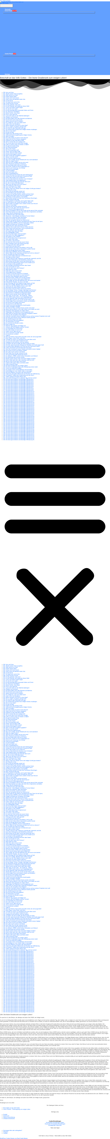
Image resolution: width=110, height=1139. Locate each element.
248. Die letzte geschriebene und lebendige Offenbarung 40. (18, 432)
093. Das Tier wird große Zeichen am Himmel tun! (16, 220)
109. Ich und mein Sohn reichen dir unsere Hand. (16, 242)
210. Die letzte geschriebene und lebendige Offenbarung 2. (18, 380)
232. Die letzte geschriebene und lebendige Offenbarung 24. (18, 411)
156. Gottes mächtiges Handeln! (11, 306)
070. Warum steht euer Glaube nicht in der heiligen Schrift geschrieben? (22, 188)
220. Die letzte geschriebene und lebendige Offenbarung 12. (18, 394)
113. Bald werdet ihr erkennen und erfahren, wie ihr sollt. (17, 247)
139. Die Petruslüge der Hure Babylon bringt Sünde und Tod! (19, 283)
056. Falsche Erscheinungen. (11, 169)
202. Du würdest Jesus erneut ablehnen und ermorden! (17, 369)
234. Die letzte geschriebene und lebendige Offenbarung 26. (18, 413)
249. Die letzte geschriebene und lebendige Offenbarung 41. (18, 434)
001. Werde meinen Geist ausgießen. (13, 93)
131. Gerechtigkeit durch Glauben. (12, 272)
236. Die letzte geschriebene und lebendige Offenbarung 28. (18, 416)
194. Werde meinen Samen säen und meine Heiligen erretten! (19, 358)
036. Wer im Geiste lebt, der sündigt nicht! (14, 141)
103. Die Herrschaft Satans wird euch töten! (14, 233)
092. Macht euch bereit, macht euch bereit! (14, 218)
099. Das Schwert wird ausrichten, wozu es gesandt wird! (18, 228)
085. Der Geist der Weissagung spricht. (13, 209)
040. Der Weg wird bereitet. (10, 147)
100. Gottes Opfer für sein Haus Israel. (13, 229)
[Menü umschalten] (49, 12)
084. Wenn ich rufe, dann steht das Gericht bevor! (16, 207)
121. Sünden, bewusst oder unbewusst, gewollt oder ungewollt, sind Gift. (22, 258)
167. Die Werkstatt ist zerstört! (11, 321)
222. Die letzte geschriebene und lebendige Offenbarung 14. (18, 397)
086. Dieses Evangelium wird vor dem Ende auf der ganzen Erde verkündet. (23, 210)
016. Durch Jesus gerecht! (10, 114)
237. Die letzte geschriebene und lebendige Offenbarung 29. (18, 417)
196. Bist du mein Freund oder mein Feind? (14, 361)
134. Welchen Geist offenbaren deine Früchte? (15, 276)
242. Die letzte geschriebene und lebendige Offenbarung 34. (18, 424)
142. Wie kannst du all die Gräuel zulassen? (14, 287)
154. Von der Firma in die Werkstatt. (12, 303)
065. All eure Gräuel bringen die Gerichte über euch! (16, 181)
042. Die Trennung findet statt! (11, 150)
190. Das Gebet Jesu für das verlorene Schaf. (15, 353)
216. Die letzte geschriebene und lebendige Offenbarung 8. (18, 389)
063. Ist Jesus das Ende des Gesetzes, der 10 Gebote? (17, 179)
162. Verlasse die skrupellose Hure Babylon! (14, 314)
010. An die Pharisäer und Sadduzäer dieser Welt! (16, 106)
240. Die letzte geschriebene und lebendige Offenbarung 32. (18, 421)
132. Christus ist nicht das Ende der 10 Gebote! (15, 273)
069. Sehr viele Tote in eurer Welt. (12, 187)
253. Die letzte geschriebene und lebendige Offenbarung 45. (18, 439)
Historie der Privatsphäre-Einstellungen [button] (55, 1124)
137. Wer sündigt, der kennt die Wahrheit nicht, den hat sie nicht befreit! (21, 280)
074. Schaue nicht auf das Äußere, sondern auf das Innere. (18, 194)
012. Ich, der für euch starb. (10, 109)
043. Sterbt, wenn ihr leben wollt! (11, 151)
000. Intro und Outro (8, 92)
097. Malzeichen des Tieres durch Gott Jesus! (15, 225)
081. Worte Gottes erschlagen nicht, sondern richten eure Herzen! (20, 203)
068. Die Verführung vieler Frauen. (12, 185)
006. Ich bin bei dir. (8, 100)
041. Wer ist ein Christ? (9, 148)
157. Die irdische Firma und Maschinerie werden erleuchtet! (18, 308)
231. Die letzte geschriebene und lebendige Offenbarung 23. (18, 409)
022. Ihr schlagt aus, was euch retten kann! (14, 122)
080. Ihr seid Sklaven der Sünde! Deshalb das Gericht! (17, 202)
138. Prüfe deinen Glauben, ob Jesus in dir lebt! (15, 281)
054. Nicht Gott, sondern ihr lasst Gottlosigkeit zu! (16, 166)
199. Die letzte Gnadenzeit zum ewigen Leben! (15, 365)
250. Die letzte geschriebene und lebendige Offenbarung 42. (18, 435)
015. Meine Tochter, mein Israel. (11, 113)
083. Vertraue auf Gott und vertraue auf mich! (15, 206)
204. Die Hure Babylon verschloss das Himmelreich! (17, 372)
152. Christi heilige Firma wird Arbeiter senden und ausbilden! (19, 301)
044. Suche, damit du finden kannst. (12, 152)
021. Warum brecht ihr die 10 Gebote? (13, 121)
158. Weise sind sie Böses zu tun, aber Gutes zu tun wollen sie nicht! (21, 309)
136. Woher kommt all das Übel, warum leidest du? (16, 279)
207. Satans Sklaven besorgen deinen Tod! (14, 376)
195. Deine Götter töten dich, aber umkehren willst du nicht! (18, 360)
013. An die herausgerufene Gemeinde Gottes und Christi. (18, 110)
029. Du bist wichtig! (8, 132)
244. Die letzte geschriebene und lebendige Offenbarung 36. (18, 427)
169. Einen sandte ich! (9, 324)
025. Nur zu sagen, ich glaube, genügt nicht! (14, 126)
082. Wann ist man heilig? (10, 205)
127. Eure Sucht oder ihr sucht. (11, 266)
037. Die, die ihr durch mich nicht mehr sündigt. (15, 143)
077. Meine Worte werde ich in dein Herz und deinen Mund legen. (20, 198)
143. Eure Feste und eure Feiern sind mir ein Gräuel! (17, 288)
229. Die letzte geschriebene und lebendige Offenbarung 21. (18, 406)
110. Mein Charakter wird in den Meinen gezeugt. (16, 243)
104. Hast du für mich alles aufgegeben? (13, 235)
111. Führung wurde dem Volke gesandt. (13, 244)
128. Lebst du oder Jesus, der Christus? (13, 268)
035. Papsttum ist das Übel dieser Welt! (13, 140)
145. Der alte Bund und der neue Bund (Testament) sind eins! (19, 291)
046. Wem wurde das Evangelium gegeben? (14, 155)
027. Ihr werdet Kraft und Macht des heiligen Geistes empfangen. (20, 129)
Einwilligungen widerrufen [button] (55, 1125)
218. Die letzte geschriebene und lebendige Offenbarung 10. (18, 391)
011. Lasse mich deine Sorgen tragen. (13, 107)
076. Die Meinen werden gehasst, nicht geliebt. (15, 196)
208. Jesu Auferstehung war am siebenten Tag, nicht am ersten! (20, 378)
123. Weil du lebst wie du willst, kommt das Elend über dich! (18, 261)
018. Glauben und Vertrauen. (10, 117)
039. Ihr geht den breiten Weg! (11, 146)
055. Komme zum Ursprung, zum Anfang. (14, 168)
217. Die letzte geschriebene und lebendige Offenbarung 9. (18, 390)
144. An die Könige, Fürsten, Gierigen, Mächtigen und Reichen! (19, 290)
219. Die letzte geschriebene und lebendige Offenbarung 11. (18, 393)
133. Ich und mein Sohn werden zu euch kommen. (16, 275)
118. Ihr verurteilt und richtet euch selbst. (13, 254)
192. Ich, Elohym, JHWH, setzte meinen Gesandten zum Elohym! (20, 356)
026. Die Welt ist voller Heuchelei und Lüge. (14, 128)
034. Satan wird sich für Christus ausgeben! (14, 139)
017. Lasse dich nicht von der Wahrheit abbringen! (16, 115)
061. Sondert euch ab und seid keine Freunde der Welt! (17, 176)
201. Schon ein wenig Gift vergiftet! (12, 368)
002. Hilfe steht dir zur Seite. (10, 95)
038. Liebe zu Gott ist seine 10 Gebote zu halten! (16, 144)
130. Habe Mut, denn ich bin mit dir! (12, 271)
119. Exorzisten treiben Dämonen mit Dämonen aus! (17, 255)
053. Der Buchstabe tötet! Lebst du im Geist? (15, 165)
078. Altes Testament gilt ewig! (11, 199)
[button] (55, 552)
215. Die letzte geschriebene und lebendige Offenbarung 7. (18, 387)
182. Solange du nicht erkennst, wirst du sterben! (16, 342)
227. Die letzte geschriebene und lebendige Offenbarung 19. (18, 404)
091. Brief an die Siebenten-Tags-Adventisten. (15, 217)
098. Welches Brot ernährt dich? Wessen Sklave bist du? (18, 227)
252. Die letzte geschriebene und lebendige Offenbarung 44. (18, 438)
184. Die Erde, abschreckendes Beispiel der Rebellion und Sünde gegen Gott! (23, 345)
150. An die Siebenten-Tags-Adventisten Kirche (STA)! (17, 298)
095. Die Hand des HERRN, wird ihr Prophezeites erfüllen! (18, 222)
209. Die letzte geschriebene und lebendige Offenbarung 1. (18, 379)
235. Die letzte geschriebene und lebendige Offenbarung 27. (18, 415)
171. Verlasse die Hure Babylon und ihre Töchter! (16, 327)
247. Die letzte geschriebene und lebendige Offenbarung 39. (18, 431)
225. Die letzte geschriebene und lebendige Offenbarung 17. (18, 401)
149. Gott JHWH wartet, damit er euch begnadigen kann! (18, 297)
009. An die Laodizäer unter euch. (12, 104)
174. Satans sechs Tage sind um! (12, 331)
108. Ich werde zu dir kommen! (11, 240)
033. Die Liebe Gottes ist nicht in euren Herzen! (15, 137)
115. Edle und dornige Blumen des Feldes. (14, 250)
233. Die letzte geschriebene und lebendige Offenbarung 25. (18, 412)
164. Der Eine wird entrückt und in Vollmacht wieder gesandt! (19, 317)
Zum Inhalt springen (5, 0)
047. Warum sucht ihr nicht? (10, 157)
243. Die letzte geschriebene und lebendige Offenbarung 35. (18, 426)
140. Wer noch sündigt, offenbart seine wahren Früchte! (17, 284)
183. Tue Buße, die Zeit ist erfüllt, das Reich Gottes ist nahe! (19, 343)
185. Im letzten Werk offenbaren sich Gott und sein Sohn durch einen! (21, 346)
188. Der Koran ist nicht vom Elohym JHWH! (15, 350)
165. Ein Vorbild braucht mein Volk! (12, 319)
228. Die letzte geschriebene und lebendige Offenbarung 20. (18, 405)
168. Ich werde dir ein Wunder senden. (13, 323)
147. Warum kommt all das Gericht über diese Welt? (17, 294)
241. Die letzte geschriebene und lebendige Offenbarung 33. (18, 423)
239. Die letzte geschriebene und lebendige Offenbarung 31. (18, 420)
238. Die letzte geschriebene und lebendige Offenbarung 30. (18, 419)
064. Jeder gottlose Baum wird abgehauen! (14, 180)
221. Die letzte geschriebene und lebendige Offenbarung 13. (18, 395)
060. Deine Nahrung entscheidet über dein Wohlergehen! (18, 174)
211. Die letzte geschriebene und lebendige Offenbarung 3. (18, 382)
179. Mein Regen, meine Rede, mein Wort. (14, 338)
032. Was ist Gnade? (8, 136)
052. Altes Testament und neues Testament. (14, 163)
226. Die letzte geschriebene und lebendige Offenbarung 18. (18, 402)
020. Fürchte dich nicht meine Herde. (13, 120)
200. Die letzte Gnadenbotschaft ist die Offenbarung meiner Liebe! (20, 367)
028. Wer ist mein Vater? (9, 131)
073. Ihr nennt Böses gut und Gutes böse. (14, 192)
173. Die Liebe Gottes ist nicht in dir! (12, 330)
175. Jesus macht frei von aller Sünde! (13, 332)
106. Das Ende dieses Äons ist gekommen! (14, 238)
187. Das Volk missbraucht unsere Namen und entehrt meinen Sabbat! (21, 349)
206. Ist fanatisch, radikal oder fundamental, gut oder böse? (18, 375)
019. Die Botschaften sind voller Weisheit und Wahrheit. (17, 118)
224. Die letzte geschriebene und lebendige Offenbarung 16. (18, 400)
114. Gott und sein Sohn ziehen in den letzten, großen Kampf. (19, 249)
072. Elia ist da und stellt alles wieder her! (14, 191)
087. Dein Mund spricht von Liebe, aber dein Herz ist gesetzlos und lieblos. (22, 211)
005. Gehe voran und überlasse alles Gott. (14, 99)
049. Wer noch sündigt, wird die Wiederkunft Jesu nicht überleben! (20, 159)
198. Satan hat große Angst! (10, 364)
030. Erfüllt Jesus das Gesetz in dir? (12, 133)
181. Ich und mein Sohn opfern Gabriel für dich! (15, 341)
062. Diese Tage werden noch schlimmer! (14, 177)
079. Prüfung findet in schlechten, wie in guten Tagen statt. (18, 201)
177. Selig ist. (6, 335)
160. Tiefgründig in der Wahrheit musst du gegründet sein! (18, 312)
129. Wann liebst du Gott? (10, 269)
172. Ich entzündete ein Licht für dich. (13, 328)
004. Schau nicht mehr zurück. (11, 98)
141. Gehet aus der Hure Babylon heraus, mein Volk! (17, 286)
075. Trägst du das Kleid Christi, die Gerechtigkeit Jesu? (18, 195)
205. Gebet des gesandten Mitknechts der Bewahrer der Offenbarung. (21, 373)
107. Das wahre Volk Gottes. (10, 239)
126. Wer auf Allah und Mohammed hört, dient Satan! (17, 265)
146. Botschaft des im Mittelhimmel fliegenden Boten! (17, 292)
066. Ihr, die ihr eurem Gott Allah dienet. (13, 183)
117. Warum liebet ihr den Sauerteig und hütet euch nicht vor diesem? (21, 253)
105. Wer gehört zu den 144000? (11, 236)
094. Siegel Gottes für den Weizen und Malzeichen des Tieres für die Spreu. (23, 221)
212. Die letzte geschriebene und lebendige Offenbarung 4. (18, 383)
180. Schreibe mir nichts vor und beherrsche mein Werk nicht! (19, 339)
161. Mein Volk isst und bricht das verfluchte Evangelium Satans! (20, 313)
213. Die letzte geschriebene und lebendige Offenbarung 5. (18, 384)
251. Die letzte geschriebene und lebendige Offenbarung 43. (18, 437)
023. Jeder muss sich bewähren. (11, 124)
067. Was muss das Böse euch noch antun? (14, 184)
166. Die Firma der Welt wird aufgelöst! (13, 320)
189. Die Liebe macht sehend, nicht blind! (14, 351)
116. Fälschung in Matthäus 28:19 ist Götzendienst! (16, 251)
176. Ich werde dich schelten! (11, 334)
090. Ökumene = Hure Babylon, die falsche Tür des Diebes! (19, 216)
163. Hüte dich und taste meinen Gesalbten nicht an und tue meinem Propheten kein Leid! (26, 316)
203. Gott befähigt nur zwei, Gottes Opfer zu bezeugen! (17, 371)
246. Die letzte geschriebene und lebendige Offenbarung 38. (18, 430)
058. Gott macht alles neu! (10, 172)
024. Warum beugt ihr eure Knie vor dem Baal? (15, 125)
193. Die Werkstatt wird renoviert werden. (14, 357)
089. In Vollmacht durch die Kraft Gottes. (13, 214)
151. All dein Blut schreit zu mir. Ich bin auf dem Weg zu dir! (18, 299)
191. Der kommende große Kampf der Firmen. (15, 354)
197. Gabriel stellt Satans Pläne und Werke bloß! (16, 362)
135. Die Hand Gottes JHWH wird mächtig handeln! (16, 277)
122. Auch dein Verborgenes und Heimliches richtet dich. (18, 260)
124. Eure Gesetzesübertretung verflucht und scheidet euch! (19, 262)
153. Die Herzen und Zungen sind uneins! (14, 302)
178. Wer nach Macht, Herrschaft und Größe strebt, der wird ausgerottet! (22, 336)
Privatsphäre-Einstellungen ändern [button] (55, 1122)
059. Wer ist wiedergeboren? (10, 173)
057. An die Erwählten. (9, 170)
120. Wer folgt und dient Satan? (11, 257)
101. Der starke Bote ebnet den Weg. (13, 231)
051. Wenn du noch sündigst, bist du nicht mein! (15, 162)
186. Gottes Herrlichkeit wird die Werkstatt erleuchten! (17, 347)
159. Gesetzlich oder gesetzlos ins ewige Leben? (16, 310)
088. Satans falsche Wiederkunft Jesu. (13, 213)
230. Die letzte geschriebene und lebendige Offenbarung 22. (18, 408)
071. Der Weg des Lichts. (10, 190)
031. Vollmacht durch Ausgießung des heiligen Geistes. (17, 135)
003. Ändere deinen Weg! (9, 96)
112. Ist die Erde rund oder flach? (11, 246)
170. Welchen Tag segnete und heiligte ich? (14, 325)
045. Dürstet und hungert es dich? (12, 154)
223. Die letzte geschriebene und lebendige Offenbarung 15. (18, 398)
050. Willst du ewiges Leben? (10, 161)
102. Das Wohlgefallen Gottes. (11, 232)
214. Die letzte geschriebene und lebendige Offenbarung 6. (18, 386)
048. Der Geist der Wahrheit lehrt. (12, 158)
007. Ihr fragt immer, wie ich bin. (11, 102)
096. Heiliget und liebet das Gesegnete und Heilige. (16, 224)
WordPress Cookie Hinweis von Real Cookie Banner (14, 1138)
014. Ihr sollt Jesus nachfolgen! (11, 111)
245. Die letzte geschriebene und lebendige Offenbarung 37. (18, 428)
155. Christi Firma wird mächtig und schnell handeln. (17, 305)
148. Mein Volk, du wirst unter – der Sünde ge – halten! (17, 295)
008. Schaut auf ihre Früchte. (10, 103)
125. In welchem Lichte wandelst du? (13, 264)
